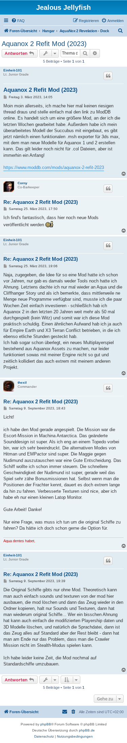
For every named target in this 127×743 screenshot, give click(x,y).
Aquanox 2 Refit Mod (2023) (44, 43)
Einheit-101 (12, 70)
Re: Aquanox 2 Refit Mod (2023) (40, 202)
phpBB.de (87, 730)
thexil (22, 382)
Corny (22, 183)
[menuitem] (18, 21)
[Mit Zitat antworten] (108, 76)
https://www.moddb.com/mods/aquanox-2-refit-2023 (53, 167)
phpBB (45, 724)
